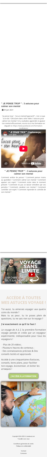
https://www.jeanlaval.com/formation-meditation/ (28, 127)
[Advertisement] (23, 33)
